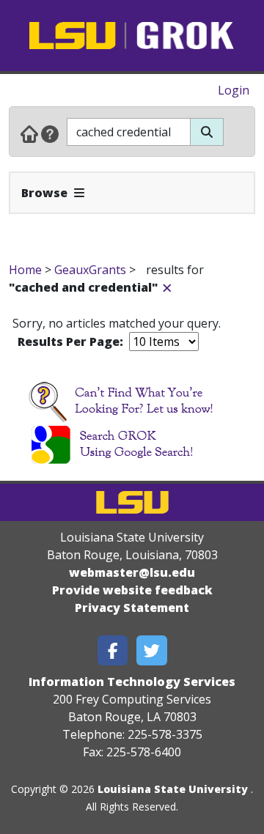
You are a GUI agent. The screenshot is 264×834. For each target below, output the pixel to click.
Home (25, 270)
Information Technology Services (132, 682)
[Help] (50, 133)
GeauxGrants (90, 270)
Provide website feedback (132, 590)
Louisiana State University (173, 789)
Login (233, 90)
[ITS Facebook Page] (113, 650)
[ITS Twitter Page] (151, 650)
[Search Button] (207, 132)
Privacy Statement (132, 607)
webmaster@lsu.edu (132, 572)
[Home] (29, 133)
